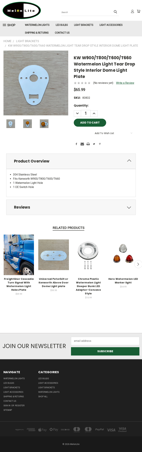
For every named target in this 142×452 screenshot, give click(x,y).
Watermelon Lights (37, 25)
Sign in (7, 405)
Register (20, 405)
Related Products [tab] (68, 228)
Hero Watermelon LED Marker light (123, 280)
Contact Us (62, 32)
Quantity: (81, 105)
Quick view (18, 250)
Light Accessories (111, 25)
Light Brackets (83, 25)
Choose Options (123, 257)
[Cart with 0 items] (138, 11)
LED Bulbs (62, 25)
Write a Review (125, 83)
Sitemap (7, 410)
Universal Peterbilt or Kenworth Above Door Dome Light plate (54, 282)
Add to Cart (19, 257)
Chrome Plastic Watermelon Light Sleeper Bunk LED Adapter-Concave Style (88, 286)
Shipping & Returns (37, 32)
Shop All (43, 396)
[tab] (71, 161)
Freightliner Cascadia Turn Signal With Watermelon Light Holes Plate (19, 284)
